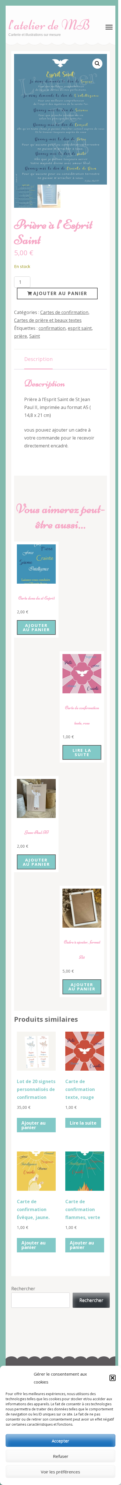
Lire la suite (82, 752)
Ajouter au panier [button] (36, 627)
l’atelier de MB (49, 24)
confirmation (52, 328)
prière (20, 336)
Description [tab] (38, 359)
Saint (34, 336)
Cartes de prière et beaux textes (48, 320)
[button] (112, 1378)
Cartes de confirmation (64, 312)
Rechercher (23, 1288)
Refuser (60, 1456)
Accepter (60, 1440)
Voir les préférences (60, 1472)
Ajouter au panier (60, 293)
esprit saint (80, 328)
